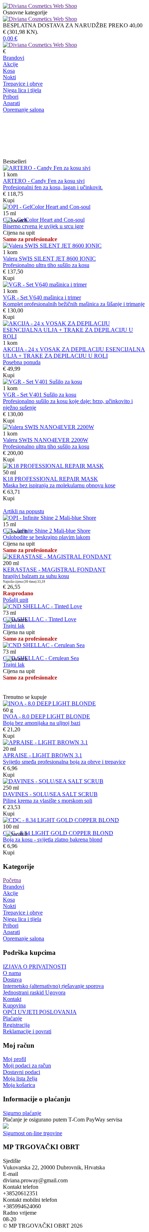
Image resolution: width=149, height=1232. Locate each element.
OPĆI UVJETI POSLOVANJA (40, 1012)
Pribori (10, 97)
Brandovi (13, 58)
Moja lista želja (20, 1078)
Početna (12, 880)
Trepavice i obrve (23, 84)
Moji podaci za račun (27, 1065)
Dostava (12, 979)
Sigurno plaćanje (22, 1113)
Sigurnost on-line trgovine (32, 1133)
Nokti (9, 77)
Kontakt (12, 999)
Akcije (10, 64)
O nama (12, 973)
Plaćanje (12, 1018)
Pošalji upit (15, 600)
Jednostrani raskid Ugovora (34, 992)
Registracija (16, 1025)
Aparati (11, 103)
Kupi (8, 200)
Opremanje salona (23, 110)
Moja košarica (19, 1085)
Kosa (9, 71)
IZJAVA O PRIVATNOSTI (34, 967)
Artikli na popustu (23, 511)
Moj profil (14, 1059)
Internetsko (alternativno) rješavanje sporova (53, 986)
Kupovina (14, 1005)
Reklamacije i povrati (27, 1031)
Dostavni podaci (21, 1072)
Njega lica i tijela (22, 90)
